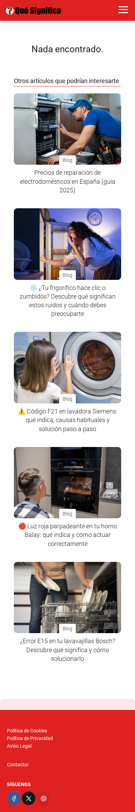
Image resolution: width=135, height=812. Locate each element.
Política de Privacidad (30, 738)
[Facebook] (13, 798)
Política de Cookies (27, 730)
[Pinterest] (43, 798)
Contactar (18, 764)
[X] (28, 798)
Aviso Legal (19, 746)
